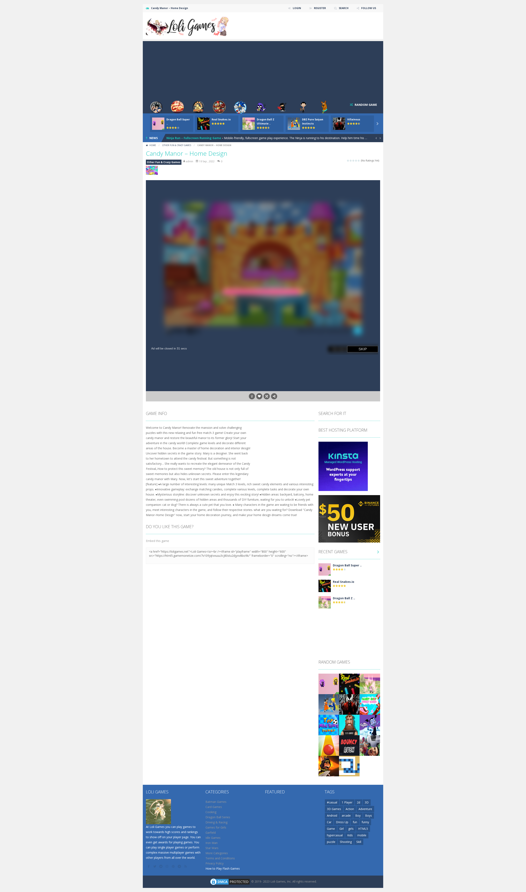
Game (331, 829)
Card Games (213, 807)
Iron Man (211, 843)
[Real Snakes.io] (324, 586)
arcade (346, 815)
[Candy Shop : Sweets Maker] (370, 704)
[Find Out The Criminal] (349, 725)
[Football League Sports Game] (370, 745)
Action (350, 809)
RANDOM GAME (365, 105)
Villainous (353, 119)
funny (365, 822)
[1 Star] (348, 160)
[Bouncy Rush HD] (349, 745)
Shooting (346, 842)
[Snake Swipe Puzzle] (349, 766)
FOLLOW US (368, 8)
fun (355, 822)
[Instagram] (167, 866)
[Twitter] (155, 866)
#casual (332, 802)
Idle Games (212, 838)
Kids (350, 835)
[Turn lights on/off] (252, 396)
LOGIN (297, 8)
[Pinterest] (174, 866)
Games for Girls (215, 827)
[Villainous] (349, 704)
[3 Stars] (353, 160)
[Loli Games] (188, 25)
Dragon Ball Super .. (347, 565)
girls (351, 829)
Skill (358, 842)
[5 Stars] (359, 160)
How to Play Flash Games (222, 868)
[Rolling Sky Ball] (328, 745)
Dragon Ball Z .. (344, 598)
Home (153, 145)
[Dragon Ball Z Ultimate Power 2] (324, 602)
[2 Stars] (351, 160)
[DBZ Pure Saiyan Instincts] (328, 704)
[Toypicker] (328, 725)
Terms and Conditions (220, 858)
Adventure (365, 809)
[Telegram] (180, 866)
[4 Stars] (356, 160)
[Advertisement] (263, 70)
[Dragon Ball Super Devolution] (324, 569)
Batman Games (215, 802)
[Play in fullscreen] (267, 396)
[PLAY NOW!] (158, 123)
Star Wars (211, 848)
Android (332, 815)
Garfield (210, 832)
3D (367, 802)
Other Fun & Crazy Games (176, 145)
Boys (368, 815)
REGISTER (320, 8)
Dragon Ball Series (217, 817)
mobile (361, 835)
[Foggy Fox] (328, 766)
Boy (358, 815)
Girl (341, 829)
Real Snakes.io (221, 119)
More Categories (216, 853)
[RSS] (186, 866)
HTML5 (363, 829)
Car (329, 822)
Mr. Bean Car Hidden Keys (185, 138)
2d (358, 802)
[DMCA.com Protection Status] (229, 881)
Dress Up (342, 822)
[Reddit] (161, 866)
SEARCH (343, 8)
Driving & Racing (216, 822)
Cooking (210, 812)
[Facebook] (149, 866)
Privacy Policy (214, 863)
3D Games (334, 809)
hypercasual (335, 835)
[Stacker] (370, 725)
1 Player (347, 802)
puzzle (331, 842)
